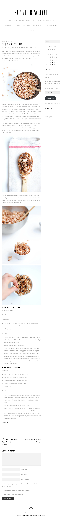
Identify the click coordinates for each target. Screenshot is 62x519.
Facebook (48, 108)
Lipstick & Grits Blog (23, 25)
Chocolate (15, 48)
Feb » (50, 70)
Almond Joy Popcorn (12, 44)
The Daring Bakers (50, 25)
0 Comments (33, 48)
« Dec (46, 70)
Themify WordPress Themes (37, 515)
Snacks (26, 48)
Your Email (24, 474)
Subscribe (50, 98)
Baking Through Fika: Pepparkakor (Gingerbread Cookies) (10, 441)
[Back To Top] (31, 508)
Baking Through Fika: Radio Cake (33, 440)
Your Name (24, 470)
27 (52, 63)
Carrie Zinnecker (6, 48)
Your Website (25, 479)
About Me (31, 30)
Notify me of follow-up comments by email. (17, 490)
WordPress (26, 515)
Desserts (21, 48)
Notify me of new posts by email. (13, 494)
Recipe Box (37, 25)
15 (56, 56)
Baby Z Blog (9, 25)
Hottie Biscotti (30, 513)
